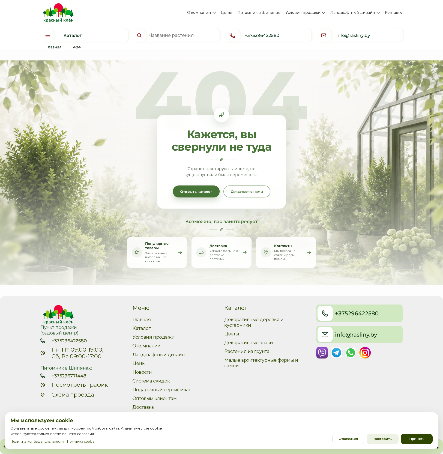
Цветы (231, 334)
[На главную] (57, 13)
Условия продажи (153, 337)
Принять (416, 439)
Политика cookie (81, 441)
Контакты (394, 12)
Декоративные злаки (248, 342)
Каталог (141, 328)
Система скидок (151, 381)
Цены (226, 12)
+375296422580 (69, 340)
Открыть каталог (196, 191)
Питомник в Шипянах (258, 12)
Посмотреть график (79, 384)
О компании (146, 346)
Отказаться (348, 439)
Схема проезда (72, 394)
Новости (142, 372)
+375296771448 (68, 376)
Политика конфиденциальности (37, 441)
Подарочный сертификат (161, 389)
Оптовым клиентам (154, 398)
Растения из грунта (246, 351)
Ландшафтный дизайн (158, 354)
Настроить (383, 439)
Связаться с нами (247, 191)
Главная (54, 47)
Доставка (143, 407)
